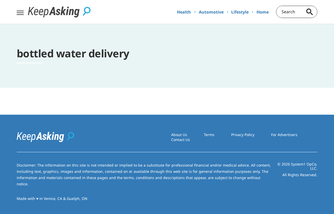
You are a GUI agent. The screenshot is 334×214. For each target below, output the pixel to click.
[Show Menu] (20, 11)
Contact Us (180, 139)
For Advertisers (284, 134)
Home (263, 12)
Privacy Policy (242, 134)
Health (184, 12)
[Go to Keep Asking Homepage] (59, 12)
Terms (209, 134)
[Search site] (309, 12)
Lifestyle (240, 12)
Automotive (211, 12)
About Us (179, 134)
